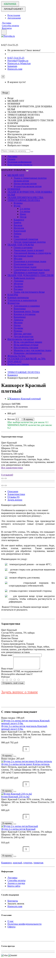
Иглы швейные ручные (26, 344)
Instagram (12, 66)
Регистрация (13, 15)
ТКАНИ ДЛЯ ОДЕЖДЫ (20, 244)
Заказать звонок (15, 903)
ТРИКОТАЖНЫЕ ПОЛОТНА (23, 200)
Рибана (17, 233)
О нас (10, 921)
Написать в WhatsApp (19, 63)
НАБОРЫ (12, 294)
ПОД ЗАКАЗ (14, 361)
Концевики (20, 317)
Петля (23, 217)
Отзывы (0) (13, 497)
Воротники (20, 308)
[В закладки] (5, 478)
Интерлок (19, 228)
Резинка (18, 331)
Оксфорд (18, 286)
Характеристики (16, 494)
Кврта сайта (13, 886)
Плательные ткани (23, 264)
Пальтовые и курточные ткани (30, 261)
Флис (16, 236)
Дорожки (18, 280)
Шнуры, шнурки (22, 333)
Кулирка (18, 203)
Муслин (18, 258)
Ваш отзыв (7, 668)
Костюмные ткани (23, 255)
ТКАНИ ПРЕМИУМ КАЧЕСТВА (25, 197)
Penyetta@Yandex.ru (17, 60)
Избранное (10, 4)
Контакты (7, 28)
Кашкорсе (19, 219)
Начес (23, 214)
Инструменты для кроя (26, 347)
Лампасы (18, 319)
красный (17, 862)
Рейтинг (5, 677)
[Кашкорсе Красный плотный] (24, 398)
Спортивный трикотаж (26, 239)
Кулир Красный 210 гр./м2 (15, 796)
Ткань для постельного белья (29, 292)
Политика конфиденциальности (24, 924)
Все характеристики (12, 467)
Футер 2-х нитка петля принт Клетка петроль (25, 764)
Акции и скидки (16, 883)
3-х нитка (25, 211)
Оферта (11, 926)
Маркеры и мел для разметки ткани (32, 350)
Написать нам (14, 69)
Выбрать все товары (18, 364)
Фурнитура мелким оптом (28, 186)
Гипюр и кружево (23, 247)
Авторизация (14, 18)
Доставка (6, 23)
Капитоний (20, 230)
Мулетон (18, 283)
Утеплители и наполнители (22, 300)
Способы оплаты (10, 25)
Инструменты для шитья (20, 339)
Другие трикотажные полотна (30, 242)
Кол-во (11, 419)
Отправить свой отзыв (12, 683)
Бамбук (17, 222)
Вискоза (18, 225)
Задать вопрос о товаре (19, 692)
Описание (12, 491)
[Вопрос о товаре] (2, 478)
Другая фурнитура (23, 336)
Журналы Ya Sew (16, 356)
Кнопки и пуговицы (24, 314)
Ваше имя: (6, 655)
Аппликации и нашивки (27, 306)
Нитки (17, 325)
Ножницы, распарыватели (28, 353)
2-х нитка (25, 208)
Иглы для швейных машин (28, 342)
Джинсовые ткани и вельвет (29, 250)
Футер (17, 205)
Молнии (18, 322)
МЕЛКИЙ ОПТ (15, 175)
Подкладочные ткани (25, 267)
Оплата (11, 159)
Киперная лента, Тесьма (26, 311)
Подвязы (18, 328)
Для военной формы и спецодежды (32, 253)
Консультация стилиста (19, 164)
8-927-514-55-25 (15, 58)
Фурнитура (13, 303)
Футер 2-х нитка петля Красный (18, 829)
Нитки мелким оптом (25, 183)
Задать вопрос (14, 499)
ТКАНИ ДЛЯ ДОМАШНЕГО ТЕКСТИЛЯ (30, 275)
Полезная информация (19, 162)
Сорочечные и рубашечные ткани (32, 269)
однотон (27, 862)
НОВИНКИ (13, 189)
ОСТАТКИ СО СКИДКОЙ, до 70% (26, 358)
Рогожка (18, 289)
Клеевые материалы (18, 297)
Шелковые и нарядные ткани (29, 272)
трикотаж (38, 862)
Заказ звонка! (23, 50)
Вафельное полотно (24, 278)
